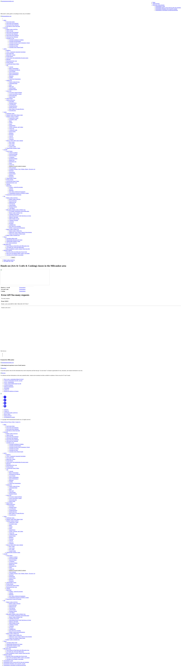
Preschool (11, 134)
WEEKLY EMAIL (7, 250)
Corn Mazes (12, 208)
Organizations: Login (160, 6)
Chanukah (11, 221)
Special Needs (9, 98)
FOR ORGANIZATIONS (158, 5)
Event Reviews (12, 110)
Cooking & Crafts (13, 130)
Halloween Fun (12, 202)
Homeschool (12, 172)
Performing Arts (12, 161)
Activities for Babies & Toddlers (16, 39)
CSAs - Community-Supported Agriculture (16, 52)
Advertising (6, 388)
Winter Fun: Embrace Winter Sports (17, 233)
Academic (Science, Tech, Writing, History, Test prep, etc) (22, 169)
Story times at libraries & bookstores (17, 191)
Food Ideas (11, 101)
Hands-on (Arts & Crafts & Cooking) (17, 166)
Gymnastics (11, 157)
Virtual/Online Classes (11, 178)
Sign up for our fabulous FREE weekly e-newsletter (18, 253)
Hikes (10, 85)
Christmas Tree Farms (14, 214)
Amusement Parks (13, 83)
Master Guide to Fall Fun (12, 29)
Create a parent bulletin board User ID (12, 383)
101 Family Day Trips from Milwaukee (15, 247)
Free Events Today (10, 21)
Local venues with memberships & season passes (17, 57)
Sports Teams (12, 97)
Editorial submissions (9, 386)
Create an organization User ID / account (13, 380)
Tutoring (8, 184)
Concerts (11, 66)
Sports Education (13, 95)
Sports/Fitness (12, 125)
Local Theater (12, 71)
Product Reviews (13, 107)
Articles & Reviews (10, 100)
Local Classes (9, 151)
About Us (6, 409)
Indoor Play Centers (10, 55)
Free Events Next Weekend (12, 24)
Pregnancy (11, 176)
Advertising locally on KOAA (11, 412)
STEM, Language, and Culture (16, 127)
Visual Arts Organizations (15, 79)
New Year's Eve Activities (15, 226)
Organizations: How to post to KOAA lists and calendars (168, 7)
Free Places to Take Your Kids (13, 26)
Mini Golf (11, 86)
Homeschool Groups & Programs (13, 194)
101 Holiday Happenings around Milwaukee (19, 211)
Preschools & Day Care (11, 61)
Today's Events (9, 30)
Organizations (22, 287)
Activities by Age (10, 38)
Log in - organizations (9, 382)
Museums (8, 59)
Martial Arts (11, 160)
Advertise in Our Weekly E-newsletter (14, 255)
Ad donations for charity (9, 417)
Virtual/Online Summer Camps (13, 148)
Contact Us (6, 389)
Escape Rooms (9, 56)
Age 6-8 (11, 136)
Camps (5, 112)
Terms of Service (8, 415)
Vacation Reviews (13, 106)
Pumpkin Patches (13, 206)
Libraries (11, 188)
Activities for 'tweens (14, 44)
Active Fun (8, 91)
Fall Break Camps (10, 113)
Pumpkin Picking (13, 89)
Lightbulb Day (12, 224)
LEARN (5, 149)
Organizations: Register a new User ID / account (166, 9)
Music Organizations (13, 68)
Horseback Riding (13, 158)
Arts (7, 65)
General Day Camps (13, 118)
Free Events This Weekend (12, 23)
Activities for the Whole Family (16, 47)
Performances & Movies (14, 70)
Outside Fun (9, 80)
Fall (4, 196)
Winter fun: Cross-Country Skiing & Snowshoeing (20, 232)
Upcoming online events (11, 238)
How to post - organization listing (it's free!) (14, 379)
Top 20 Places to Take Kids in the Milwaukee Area (17, 245)
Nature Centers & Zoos (14, 82)
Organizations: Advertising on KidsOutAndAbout (166, 10)
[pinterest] (4, 403)
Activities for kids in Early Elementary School (19, 42)
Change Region (156, 3)
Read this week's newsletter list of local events (16, 251)
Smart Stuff (8, 185)
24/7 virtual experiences (11, 242)
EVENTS (5, 27)
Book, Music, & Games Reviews (16, 109)
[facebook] (4, 397)
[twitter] (4, 400)
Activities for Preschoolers (15, 41)
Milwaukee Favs (7, 244)
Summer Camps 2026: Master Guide (14, 115)
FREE (4, 20)
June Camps (12, 143)
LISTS (4, 48)
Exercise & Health (13, 154)
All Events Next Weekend (12, 36)
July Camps (11, 145)
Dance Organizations (14, 73)
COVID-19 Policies (8, 385)
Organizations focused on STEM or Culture (19, 193)
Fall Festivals (12, 203)
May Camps (12, 142)
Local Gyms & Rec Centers (15, 94)
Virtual (4, 236)
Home (153, 2)
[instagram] (4, 406)
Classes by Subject (13, 152)
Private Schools (9, 62)
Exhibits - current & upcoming (16, 187)
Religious (11, 133)
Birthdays (8, 50)
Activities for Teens (13, 45)
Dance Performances (13, 74)
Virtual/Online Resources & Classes (14, 239)
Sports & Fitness (12, 155)
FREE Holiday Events (14, 218)
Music (10, 121)
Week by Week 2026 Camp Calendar (14, 140)
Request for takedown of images (11, 391)
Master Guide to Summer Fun (13, 235)
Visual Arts (11, 128)
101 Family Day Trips (8, 261)
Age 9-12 (11, 137)
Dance (10, 124)
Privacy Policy (7, 414)
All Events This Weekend (12, 33)
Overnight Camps (13, 119)
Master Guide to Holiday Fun (15, 212)
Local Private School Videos (12, 64)
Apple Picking (12, 88)
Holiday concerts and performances (17, 227)
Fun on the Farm (10, 53)
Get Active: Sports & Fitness (15, 92)
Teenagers (11, 139)
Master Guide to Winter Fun (12, 229)
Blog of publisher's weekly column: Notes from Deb (18, 248)
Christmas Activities (13, 220)
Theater (11, 122)
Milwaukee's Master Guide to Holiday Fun (15, 209)
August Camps (12, 146)
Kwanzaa (11, 223)
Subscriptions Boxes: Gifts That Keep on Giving (20, 215)
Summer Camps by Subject (12, 116)
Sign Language (12, 167)
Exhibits (11, 77)
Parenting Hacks (12, 103)
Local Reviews (12, 104)
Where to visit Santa (13, 217)
